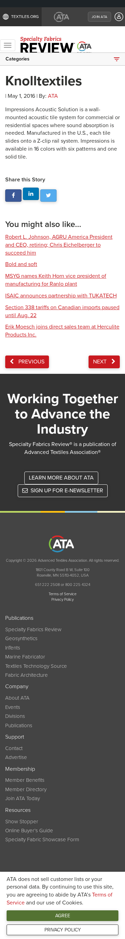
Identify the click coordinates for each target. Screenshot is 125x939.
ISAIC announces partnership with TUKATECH (61, 295)
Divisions (15, 716)
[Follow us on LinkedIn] (31, 194)
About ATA (17, 698)
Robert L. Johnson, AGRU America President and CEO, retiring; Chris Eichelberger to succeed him (58, 245)
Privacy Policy (62, 930)
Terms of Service (62, 594)
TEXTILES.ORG (25, 16)
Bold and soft (21, 264)
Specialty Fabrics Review (33, 629)
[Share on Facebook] (13, 195)
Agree (62, 916)
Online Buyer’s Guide (29, 830)
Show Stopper (21, 821)
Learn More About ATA (61, 477)
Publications (18, 725)
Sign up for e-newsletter (66, 490)
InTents (12, 648)
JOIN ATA (99, 17)
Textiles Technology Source (36, 666)
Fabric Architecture (26, 675)
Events (12, 707)
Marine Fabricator (25, 657)
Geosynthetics (21, 638)
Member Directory (26, 789)
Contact (14, 748)
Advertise (16, 757)
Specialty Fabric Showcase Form (42, 839)
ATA (53, 96)
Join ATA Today (22, 798)
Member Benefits (24, 780)
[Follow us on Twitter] (48, 195)
